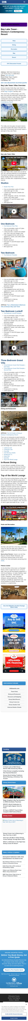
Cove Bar (6, 451)
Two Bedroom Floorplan (10, 255)
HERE (2, 560)
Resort (14, 57)
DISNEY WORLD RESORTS (10, 24)
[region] (14, 1011)
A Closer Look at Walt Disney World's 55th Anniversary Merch (12, 767)
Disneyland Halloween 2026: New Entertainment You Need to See (13, 857)
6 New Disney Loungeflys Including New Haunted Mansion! (13, 771)
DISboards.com (14, 688)
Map (14, 53)
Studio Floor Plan (8, 186)
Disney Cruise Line (14, 702)
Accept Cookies (14, 1018)
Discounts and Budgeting (14, 696)
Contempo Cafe (8, 449)
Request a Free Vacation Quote (14, 970)
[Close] (26, 1004)
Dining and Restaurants (14, 694)
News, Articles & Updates (11, 852)
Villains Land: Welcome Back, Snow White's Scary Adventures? (12, 871)
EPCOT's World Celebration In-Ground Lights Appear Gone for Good (12, 806)
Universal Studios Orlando (14, 707)
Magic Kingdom (8, 91)
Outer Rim (7, 456)
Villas (14, 40)
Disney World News (9, 782)
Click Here (17, 11)
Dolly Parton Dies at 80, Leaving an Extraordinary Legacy (12, 866)
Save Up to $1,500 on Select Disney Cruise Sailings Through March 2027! (14, 838)
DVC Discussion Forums (14, 63)
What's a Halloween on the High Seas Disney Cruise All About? (14, 842)
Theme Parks (14, 691)
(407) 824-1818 (9, 75)
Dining (14, 45)
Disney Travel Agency (14, 998)
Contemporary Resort (7, 102)
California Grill (8, 448)
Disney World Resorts (14, 699)
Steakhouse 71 (8, 454)
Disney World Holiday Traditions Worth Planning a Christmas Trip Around (13, 777)
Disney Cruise (7, 815)
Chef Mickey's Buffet (9, 453)
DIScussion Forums (14, 996)
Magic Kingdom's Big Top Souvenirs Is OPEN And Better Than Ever (14, 801)
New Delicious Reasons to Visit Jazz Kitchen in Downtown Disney (12, 862)
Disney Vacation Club (14, 704)
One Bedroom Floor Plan (11, 226)
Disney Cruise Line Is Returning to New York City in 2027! (13, 834)
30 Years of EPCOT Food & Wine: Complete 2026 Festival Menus (13, 811)
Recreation (14, 49)
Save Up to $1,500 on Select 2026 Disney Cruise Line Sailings (14, 8)
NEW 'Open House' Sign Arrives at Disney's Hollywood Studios (12, 875)
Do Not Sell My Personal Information (14, 1014)
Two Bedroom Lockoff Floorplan (13, 313)
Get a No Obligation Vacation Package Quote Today (14, 606)
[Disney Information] (4, 1)
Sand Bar (6, 458)
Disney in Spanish (14, 1000)
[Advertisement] (14, 727)
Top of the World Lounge (10, 459)
